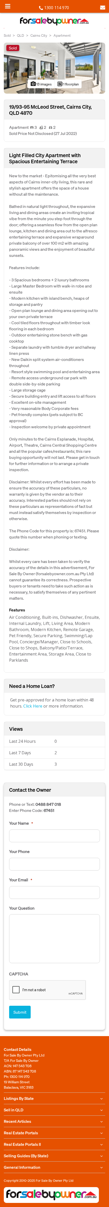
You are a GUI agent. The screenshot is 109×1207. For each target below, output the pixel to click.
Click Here (32, 706)
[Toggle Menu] (7, 6)
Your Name (21, 823)
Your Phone (19, 851)
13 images (41, 84)
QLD (20, 35)
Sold (7, 35)
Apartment (62, 35)
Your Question (21, 908)
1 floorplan (68, 84)
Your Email (20, 879)
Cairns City (38, 35)
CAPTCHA (18, 973)
